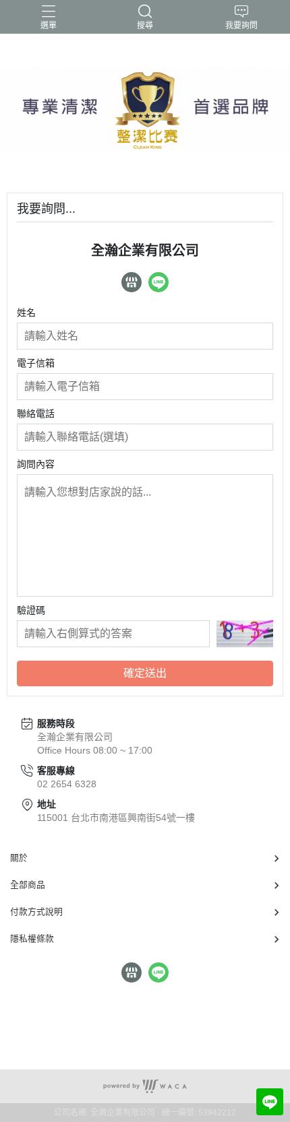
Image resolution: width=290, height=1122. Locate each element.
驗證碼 (31, 610)
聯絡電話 (36, 413)
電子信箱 (36, 363)
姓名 (26, 312)
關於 (19, 858)
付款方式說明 (36, 911)
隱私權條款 (32, 938)
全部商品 (27, 885)
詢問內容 (36, 464)
